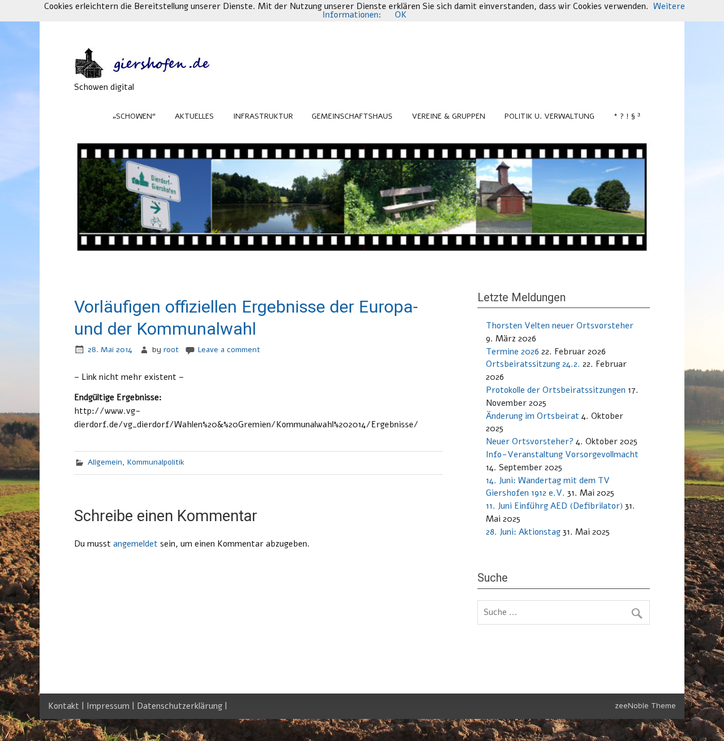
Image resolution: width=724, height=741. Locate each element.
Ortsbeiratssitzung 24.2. (533, 364)
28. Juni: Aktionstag (523, 532)
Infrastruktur (263, 116)
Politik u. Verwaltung (549, 116)
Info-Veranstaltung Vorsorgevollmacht (562, 454)
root (171, 349)
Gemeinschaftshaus (352, 116)
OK (401, 14)
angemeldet (135, 543)
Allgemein (105, 462)
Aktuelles (194, 116)
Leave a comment (229, 349)
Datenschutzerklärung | (182, 706)
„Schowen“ (134, 116)
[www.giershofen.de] (153, 75)
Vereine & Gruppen (448, 116)
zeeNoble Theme (645, 705)
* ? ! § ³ (627, 116)
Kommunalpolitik (155, 462)
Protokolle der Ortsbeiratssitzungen (556, 390)
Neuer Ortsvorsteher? (530, 441)
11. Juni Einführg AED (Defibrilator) (554, 506)
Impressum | (112, 706)
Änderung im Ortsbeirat (532, 416)
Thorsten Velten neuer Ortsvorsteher (560, 325)
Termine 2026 (512, 351)
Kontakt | (67, 706)
